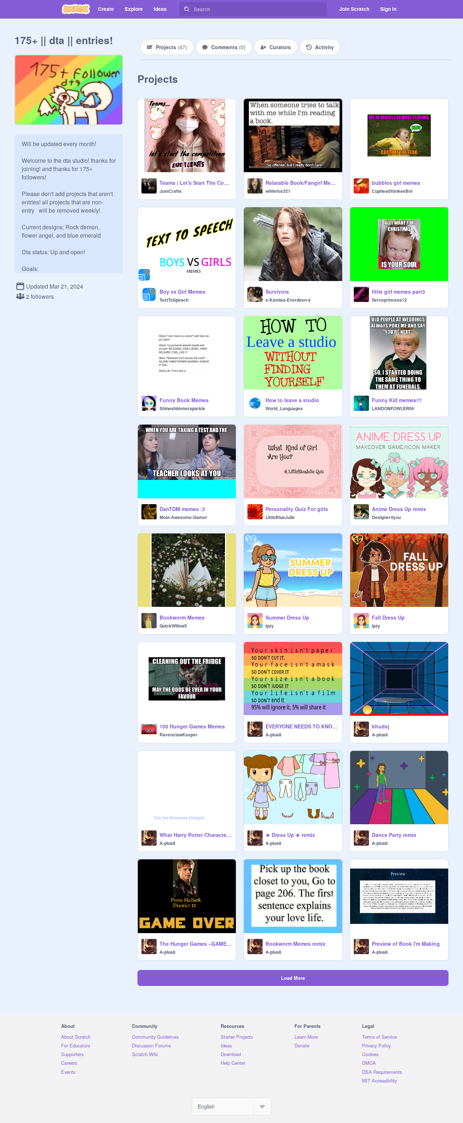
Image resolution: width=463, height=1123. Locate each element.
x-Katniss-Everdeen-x (288, 300)
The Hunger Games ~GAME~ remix (196, 943)
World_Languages (284, 408)
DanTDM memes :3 (182, 508)
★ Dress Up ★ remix (290, 834)
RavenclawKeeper (178, 734)
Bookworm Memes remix (296, 943)
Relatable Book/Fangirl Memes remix (301, 182)
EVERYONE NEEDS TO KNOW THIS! (301, 726)
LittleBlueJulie (280, 517)
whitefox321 (278, 191)
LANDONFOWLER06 (393, 408)
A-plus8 (273, 734)
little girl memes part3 (398, 291)
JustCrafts (171, 191)
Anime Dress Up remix (399, 508)
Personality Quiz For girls (297, 508)
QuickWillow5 (173, 625)
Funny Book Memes (184, 400)
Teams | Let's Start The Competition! (196, 182)
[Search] (186, 9)
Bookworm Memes (182, 617)
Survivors (277, 291)
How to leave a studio (292, 400)
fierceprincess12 (389, 300)
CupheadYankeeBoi (392, 191)
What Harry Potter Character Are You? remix (196, 834)
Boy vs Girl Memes (182, 291)
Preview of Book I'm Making (406, 943)
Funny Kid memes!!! (397, 400)
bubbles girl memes (396, 182)
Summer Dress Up (287, 617)
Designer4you (386, 517)
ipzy (270, 625)
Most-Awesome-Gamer (183, 517)
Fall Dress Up (388, 617)
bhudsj (380, 726)
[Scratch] (75, 9)
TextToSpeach (174, 300)
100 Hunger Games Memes (192, 726)
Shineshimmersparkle (182, 408)
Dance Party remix (394, 834)
